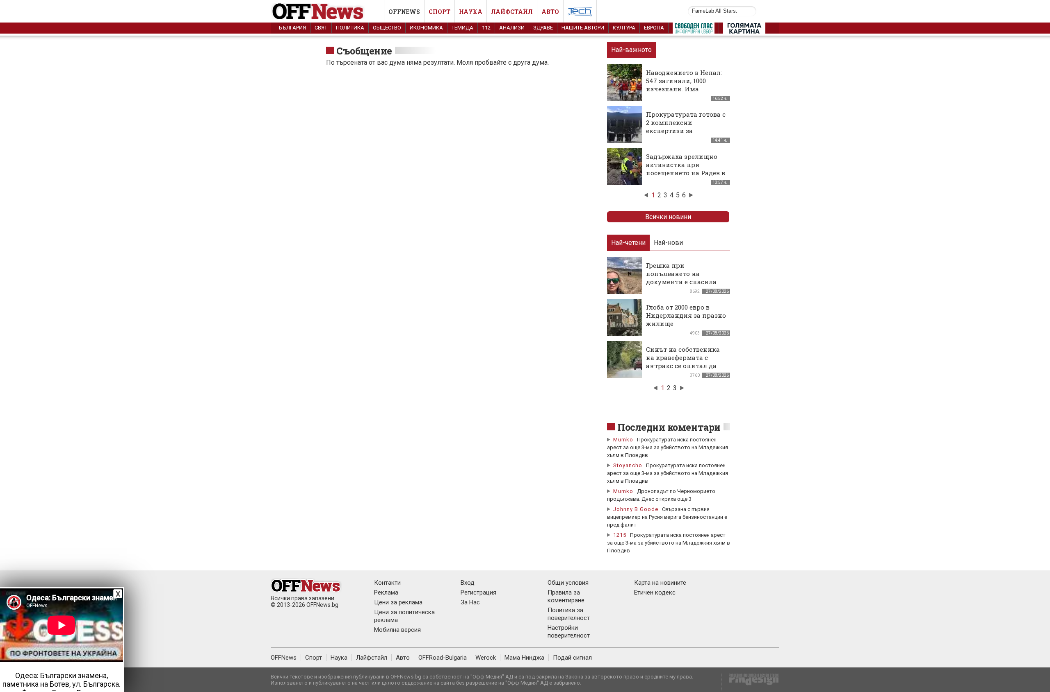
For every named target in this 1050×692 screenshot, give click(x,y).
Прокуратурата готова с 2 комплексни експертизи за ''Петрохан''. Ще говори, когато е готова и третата (686, 134)
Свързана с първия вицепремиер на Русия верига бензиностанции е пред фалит (667, 517)
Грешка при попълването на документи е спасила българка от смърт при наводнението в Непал (684, 281)
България (292, 28)
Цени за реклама (398, 602)
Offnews (404, 12)
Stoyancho (627, 465)
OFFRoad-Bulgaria (442, 657)
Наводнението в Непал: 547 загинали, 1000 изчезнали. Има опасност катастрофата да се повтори (685, 88)
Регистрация (478, 592)
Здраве (543, 28)
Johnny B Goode (635, 509)
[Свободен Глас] (694, 30)
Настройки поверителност (569, 631)
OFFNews (284, 657)
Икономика (426, 28)
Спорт (439, 12)
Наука (470, 12)
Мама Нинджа (524, 657)
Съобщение (364, 51)
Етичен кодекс (655, 592)
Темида (462, 28)
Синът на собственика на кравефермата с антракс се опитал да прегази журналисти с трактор (683, 365)
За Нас (470, 602)
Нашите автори (583, 28)
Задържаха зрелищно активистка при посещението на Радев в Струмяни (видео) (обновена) (685, 172)
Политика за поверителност (569, 614)
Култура (624, 28)
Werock (485, 657)
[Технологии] (580, 13)
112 (486, 28)
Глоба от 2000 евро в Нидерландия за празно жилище (686, 315)
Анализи (512, 28)
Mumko (623, 439)
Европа (654, 28)
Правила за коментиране (566, 596)
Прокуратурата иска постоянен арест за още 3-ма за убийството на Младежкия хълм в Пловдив (667, 447)
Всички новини (668, 217)
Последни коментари (669, 427)
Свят (321, 28)
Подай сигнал (572, 657)
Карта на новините (660, 582)
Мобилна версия (397, 629)
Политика (350, 28)
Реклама (386, 592)
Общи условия (568, 582)
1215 (619, 535)
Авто (550, 12)
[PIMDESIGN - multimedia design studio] (750, 682)
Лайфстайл (512, 12)
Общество (387, 28)
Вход (468, 582)
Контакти (387, 582)
